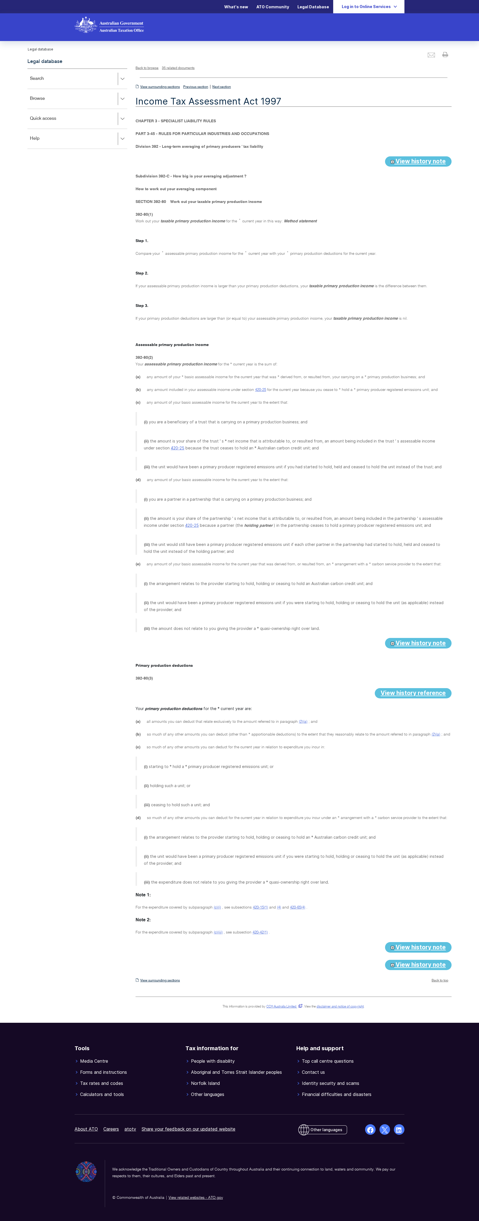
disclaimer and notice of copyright (340, 1006)
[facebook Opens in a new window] (370, 1129)
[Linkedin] (399, 1129)
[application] (77, 108)
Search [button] (45, 82)
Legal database (44, 61)
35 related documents (178, 68)
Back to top (440, 980)
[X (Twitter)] (384, 1129)
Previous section (195, 87)
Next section (221, 87)
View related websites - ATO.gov (196, 1198)
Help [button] (43, 142)
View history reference (413, 693)
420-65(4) (297, 907)
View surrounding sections (160, 87)
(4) (279, 907)
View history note (420, 161)
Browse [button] (45, 102)
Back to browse (147, 68)
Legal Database (313, 6)
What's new (236, 6)
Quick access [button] (51, 122)
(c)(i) (217, 907)
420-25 (260, 390)
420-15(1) (260, 907)
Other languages (326, 1129)
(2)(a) (303, 722)
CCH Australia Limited (283, 1006)
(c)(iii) (218, 932)
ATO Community (272, 6)
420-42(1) (260, 932)
